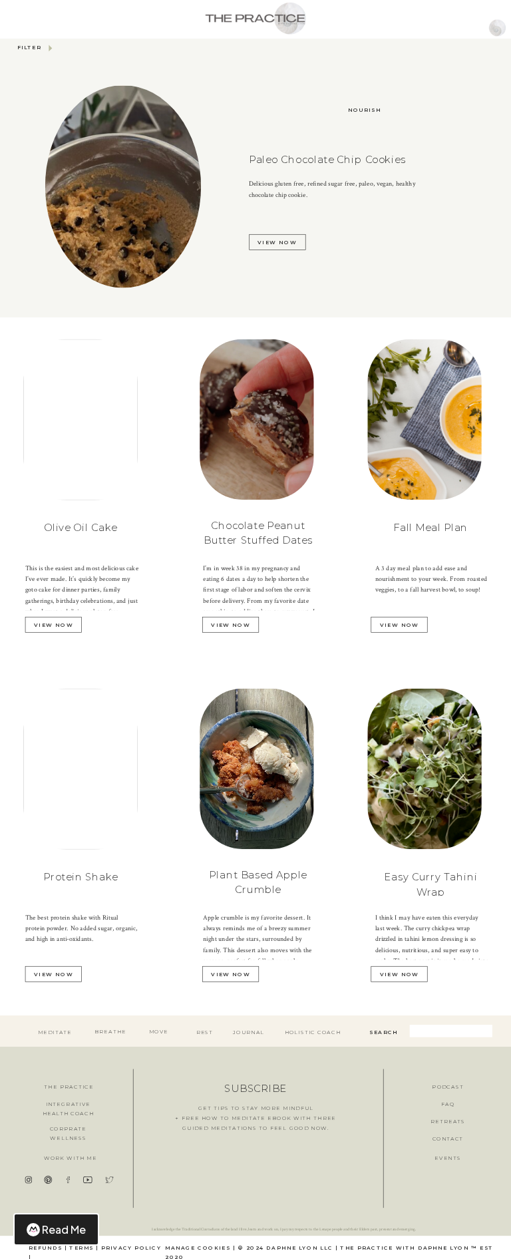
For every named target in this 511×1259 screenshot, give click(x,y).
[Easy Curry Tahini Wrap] (424, 768)
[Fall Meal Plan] (424, 419)
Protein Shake (80, 877)
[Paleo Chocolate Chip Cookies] (123, 186)
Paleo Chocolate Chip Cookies (327, 160)
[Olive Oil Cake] (80, 419)
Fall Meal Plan (430, 528)
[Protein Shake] (80, 768)
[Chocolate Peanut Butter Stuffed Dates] (257, 419)
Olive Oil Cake (80, 528)
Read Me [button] (64, 1229)
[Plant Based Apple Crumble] (257, 768)
